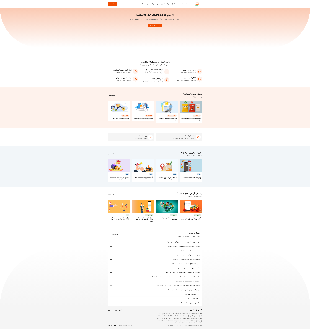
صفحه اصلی (185, 4)
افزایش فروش (161, 4)
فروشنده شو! (113, 4)
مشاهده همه (112, 95)
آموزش (168, 4)
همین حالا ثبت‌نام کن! (155, 25)
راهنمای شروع (176, 4)
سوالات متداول (151, 4)
